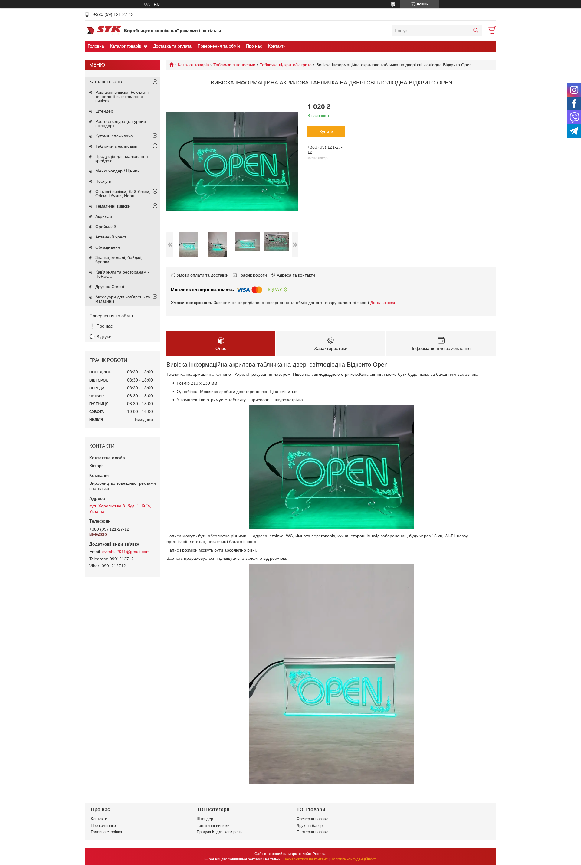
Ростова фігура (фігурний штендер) (120, 123)
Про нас (254, 46)
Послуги (103, 181)
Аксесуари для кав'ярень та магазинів (122, 298)
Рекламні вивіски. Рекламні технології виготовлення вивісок (122, 96)
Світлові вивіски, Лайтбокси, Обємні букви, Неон (122, 193)
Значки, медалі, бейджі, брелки (118, 259)
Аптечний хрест (110, 236)
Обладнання (107, 247)
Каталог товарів (125, 46)
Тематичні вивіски (112, 206)
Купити (326, 131)
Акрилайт (104, 216)
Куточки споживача (114, 135)
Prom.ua (320, 854)
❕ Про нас (101, 326)
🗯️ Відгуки (100, 336)
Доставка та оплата (172, 46)
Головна (96, 46)
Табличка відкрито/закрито (286, 64)
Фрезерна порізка (312, 819)
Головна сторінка (106, 832)
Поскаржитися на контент (305, 859)
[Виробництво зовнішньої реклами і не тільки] (103, 30)
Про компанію (103, 825)
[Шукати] (475, 30)
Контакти (277, 46)
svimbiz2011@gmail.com (126, 551)
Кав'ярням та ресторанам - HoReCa (122, 274)
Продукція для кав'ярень (219, 832)
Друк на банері (310, 825)
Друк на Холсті (109, 286)
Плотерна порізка (312, 832)
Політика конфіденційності (353, 859)
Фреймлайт (106, 226)
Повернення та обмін (219, 46)
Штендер (104, 111)
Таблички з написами (234, 64)
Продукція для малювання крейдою (121, 158)
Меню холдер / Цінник (117, 171)
